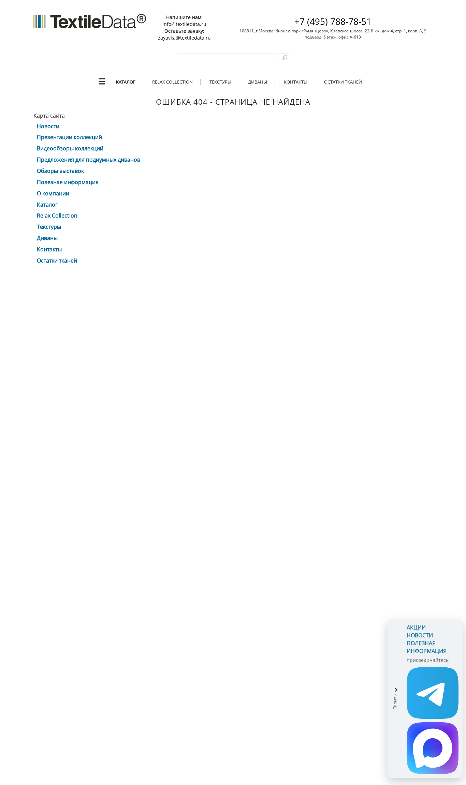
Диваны (257, 82)
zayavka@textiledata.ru (184, 37)
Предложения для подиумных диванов (88, 159)
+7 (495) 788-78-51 (333, 21)
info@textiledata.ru (184, 24)
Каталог (125, 82)
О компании (53, 193)
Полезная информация (68, 182)
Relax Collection (172, 82)
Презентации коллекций (69, 137)
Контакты (295, 82)
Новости (48, 126)
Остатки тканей (343, 82)
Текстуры (220, 82)
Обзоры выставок (60, 171)
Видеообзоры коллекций (70, 148)
